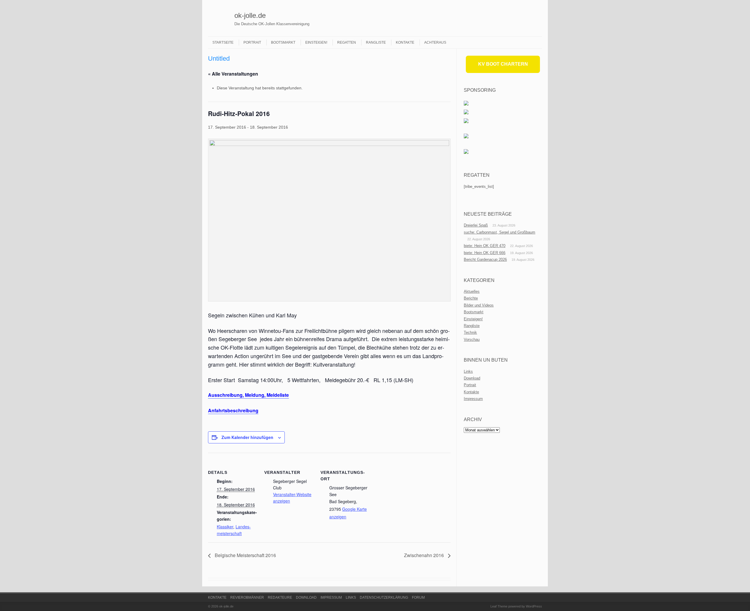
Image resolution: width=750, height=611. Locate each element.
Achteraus (435, 42)
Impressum (473, 398)
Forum (418, 597)
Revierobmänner (247, 597)
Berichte (471, 298)
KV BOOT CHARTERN (503, 64)
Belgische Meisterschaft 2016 (245, 555)
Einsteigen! (316, 42)
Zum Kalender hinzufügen (247, 437)
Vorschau (472, 339)
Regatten (346, 42)
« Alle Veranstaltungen (233, 73)
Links (468, 371)
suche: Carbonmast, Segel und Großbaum (499, 232)
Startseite (222, 42)
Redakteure (280, 597)
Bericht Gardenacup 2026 (485, 259)
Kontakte (405, 42)
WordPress (534, 606)
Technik (470, 332)
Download (472, 378)
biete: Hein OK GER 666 (484, 253)
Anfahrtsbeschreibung (233, 410)
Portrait (252, 42)
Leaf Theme (498, 606)
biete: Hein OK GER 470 (484, 246)
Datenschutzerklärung (384, 597)
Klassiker (225, 527)
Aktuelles (472, 291)
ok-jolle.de (250, 15)
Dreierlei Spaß (476, 225)
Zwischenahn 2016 (424, 555)
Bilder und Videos (479, 305)
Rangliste (376, 42)
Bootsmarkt (283, 42)
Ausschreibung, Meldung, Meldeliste (248, 395)
